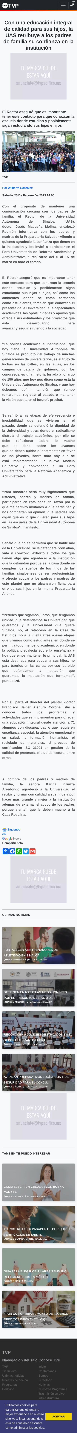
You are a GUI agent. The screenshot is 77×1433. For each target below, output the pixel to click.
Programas (10, 1384)
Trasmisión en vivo (51, 1393)
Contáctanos (47, 1371)
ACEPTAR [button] (58, 1416)
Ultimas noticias (13, 1375)
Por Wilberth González (17, 187)
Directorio (45, 1380)
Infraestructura (48, 1398)
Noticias (44, 1384)
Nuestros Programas (52, 1389)
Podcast (8, 1389)
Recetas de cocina (15, 1380)
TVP (5, 1366)
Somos (43, 1375)
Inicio (42, 1366)
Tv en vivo (9, 1371)
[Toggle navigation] (63, 5)
